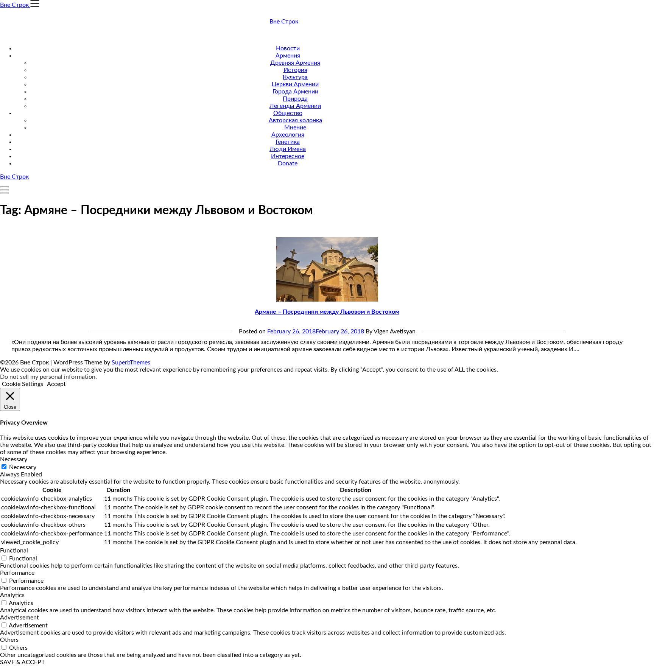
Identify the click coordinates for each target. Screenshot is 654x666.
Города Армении (295, 92)
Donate (287, 163)
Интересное (287, 156)
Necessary (22, 467)
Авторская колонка (295, 120)
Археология (287, 135)
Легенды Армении (295, 106)
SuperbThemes (131, 362)
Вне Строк (283, 22)
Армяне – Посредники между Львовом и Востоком (327, 312)
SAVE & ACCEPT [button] (22, 662)
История (295, 70)
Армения (288, 56)
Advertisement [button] (19, 618)
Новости (288, 48)
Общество (287, 113)
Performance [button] (17, 573)
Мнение (295, 127)
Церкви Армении (295, 84)
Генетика (288, 142)
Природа (295, 99)
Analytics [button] (12, 595)
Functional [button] (14, 551)
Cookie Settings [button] (22, 384)
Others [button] (9, 640)
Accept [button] (56, 384)
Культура (295, 77)
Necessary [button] (13, 459)
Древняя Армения (295, 63)
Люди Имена (287, 149)
